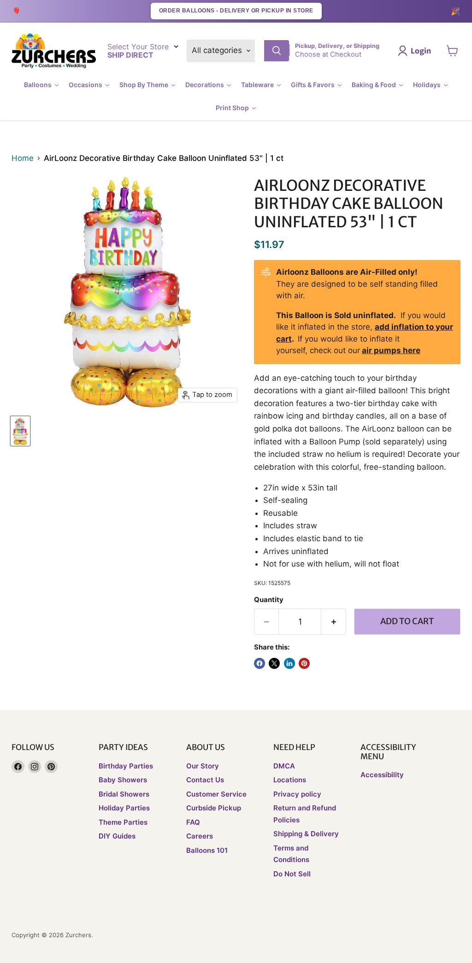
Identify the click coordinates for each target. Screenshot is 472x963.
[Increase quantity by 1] (333, 622)
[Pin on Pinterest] (304, 663)
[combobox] (259, 50)
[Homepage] (54, 51)
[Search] (276, 50)
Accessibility (382, 774)
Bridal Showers (124, 794)
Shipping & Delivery (306, 833)
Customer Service (216, 794)
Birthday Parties (126, 766)
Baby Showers (123, 779)
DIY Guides (117, 836)
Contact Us (205, 779)
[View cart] (452, 51)
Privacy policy (297, 794)
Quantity (268, 600)
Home (23, 158)
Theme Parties (123, 822)
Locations (289, 779)
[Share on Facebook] (259, 663)
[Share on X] (274, 663)
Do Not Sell (292, 873)
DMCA (284, 766)
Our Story (202, 766)
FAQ (193, 822)
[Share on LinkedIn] (289, 663)
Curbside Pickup (213, 807)
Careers (199, 836)
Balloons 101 (207, 850)
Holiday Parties (124, 807)
